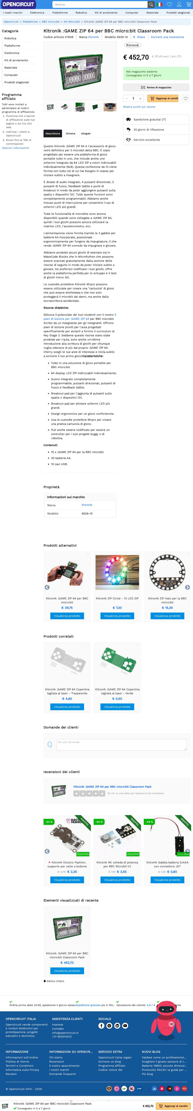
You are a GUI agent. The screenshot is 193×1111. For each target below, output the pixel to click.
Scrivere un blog (109, 1061)
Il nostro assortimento (64, 1065)
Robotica (81, 12)
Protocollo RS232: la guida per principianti (164, 1070)
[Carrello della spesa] (186, 5)
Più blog (147, 1074)
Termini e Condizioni (19, 1065)
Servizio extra (110, 1052)
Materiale (152, 12)
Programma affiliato (111, 1065)
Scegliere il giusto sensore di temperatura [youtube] (164, 1061)
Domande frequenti (62, 1074)
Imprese (57, 1024)
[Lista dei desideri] (167, 5)
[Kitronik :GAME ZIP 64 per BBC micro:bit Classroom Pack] (50, 107)
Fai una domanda (68, 741)
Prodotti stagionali (178, 12)
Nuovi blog (151, 1052)
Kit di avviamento (106, 12)
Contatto (58, 1028)
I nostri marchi (12, 12)
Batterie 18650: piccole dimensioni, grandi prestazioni (164, 1065)
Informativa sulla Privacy (22, 1070)
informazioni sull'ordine (22, 1057)
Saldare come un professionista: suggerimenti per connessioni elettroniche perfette (164, 1057)
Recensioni (56, 1061)
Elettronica (37, 12)
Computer (131, 12)
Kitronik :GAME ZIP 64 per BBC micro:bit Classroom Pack (113, 786)
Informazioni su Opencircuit (72, 1052)
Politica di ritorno (17, 1061)
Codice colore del (110, 1070)
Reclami (11, 1074)
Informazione (17, 1052)
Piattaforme (60, 12)
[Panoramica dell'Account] (177, 5)
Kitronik (87, 505)
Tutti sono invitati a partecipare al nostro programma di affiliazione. (18, 108)
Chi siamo (56, 1057)
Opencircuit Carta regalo (115, 1057)
